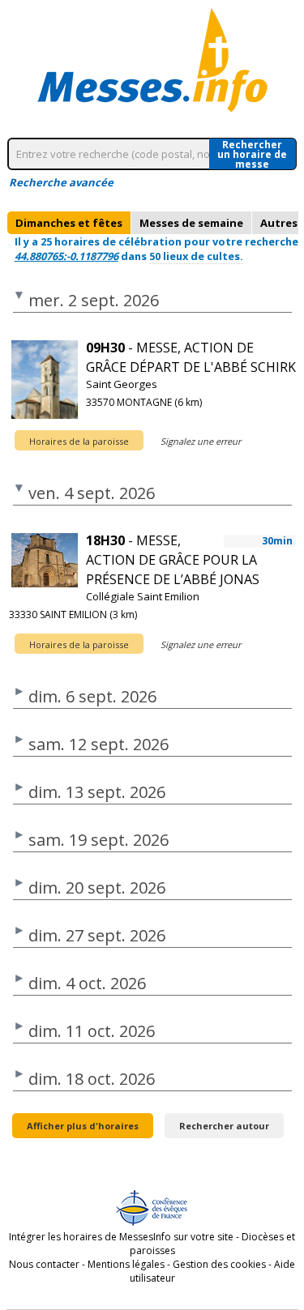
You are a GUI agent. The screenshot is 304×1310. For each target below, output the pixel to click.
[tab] (69, 222)
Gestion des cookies (219, 1264)
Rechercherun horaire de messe (252, 154)
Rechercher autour (224, 1126)
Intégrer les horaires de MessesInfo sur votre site (121, 1237)
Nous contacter (44, 1264)
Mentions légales (126, 1264)
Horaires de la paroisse (79, 441)
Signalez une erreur (201, 441)
